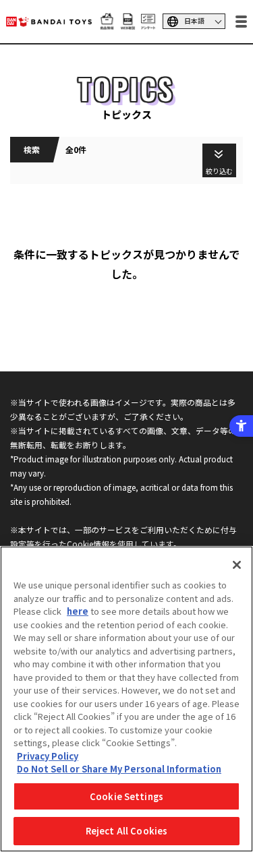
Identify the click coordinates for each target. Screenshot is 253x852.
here (77, 611)
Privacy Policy (47, 756)
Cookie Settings (126, 796)
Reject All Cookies (126, 830)
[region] (126, 699)
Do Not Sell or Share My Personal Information (119, 768)
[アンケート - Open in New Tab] (148, 22)
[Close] (237, 565)
